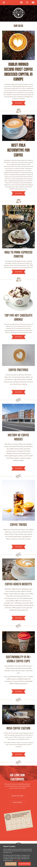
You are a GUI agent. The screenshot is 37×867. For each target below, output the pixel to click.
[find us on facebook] (21, 2)
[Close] (34, 846)
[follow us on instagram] (27, 2)
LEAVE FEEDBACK (17, 802)
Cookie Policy (18, 860)
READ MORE (18, 103)
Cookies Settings (11, 864)
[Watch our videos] (33, 2)
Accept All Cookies (24, 864)
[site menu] (4, 2)
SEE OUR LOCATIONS (17, 796)
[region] (18, 855)
